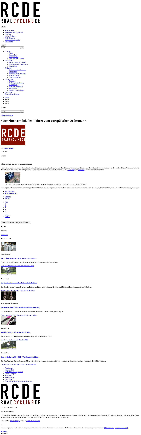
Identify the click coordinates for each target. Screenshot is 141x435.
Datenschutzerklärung (12, 94)
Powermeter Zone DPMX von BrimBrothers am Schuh (20, 307)
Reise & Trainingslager (12, 40)
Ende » (7, 217)
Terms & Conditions (33, 421)
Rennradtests (13, 55)
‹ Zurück (8, 197)
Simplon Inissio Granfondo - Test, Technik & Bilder (19, 283)
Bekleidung (13, 66)
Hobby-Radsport (10, 36)
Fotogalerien (13, 72)
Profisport (8, 68)
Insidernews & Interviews (17, 70)
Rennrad (8, 51)
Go (22, 47)
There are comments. (15, 222)
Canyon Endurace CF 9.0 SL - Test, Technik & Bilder (19, 357)
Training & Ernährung (16, 83)
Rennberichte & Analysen (17, 73)
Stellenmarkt (9, 42)
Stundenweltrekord (15, 77)
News (11, 53)
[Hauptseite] (20, 22)
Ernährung (81, 170)
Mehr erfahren (109, 428)
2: (10, 191)
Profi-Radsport (10, 38)
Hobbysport (9, 79)
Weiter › (7, 215)
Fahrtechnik (13, 88)
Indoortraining (13, 85)
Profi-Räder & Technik (16, 59)
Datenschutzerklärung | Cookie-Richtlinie (18, 381)
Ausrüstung (8, 60)
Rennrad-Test (9, 30)
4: (11, 193)
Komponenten (13, 57)
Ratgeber (8, 34)
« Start (7, 198)
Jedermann (4, 235)
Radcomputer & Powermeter (18, 64)
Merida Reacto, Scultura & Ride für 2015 (15, 332)
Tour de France (14, 75)
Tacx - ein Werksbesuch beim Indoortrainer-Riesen (18, 258)
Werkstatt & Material (16, 86)
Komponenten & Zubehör (17, 62)
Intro (6, 202)
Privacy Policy (15, 421)
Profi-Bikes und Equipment (14, 32)
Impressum (8, 92)
